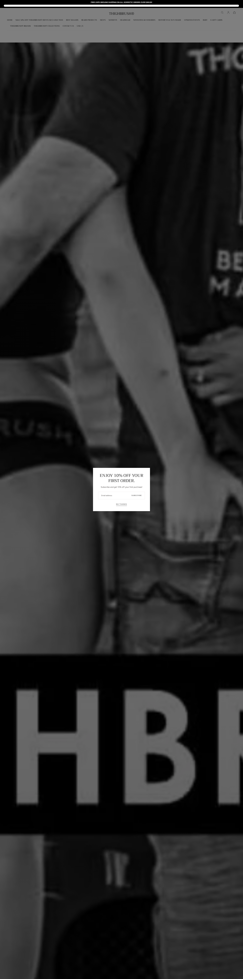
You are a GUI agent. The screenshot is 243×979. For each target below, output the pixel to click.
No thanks (121, 504)
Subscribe (136, 495)
